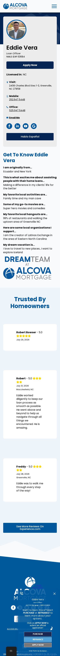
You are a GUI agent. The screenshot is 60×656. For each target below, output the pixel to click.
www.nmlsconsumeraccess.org (17, 654)
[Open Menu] (54, 6)
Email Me (14, 117)
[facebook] (13, 607)
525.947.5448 (17, 110)
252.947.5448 (17, 99)
